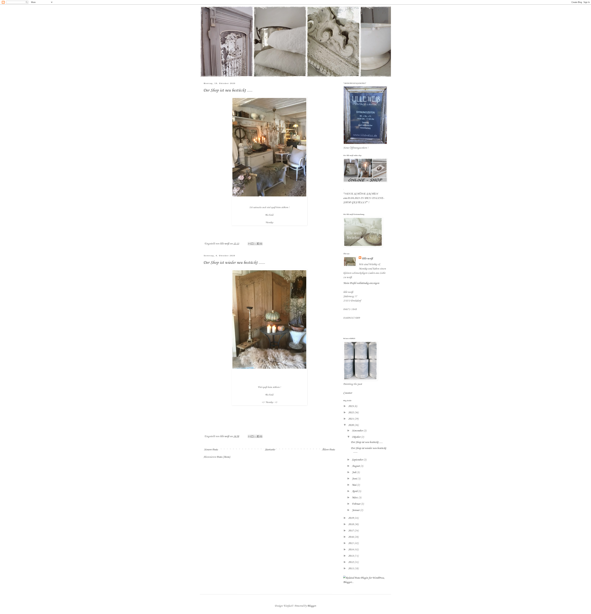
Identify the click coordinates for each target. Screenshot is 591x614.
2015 (351, 543)
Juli (354, 472)
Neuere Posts (211, 449)
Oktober (356, 437)
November (358, 430)
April (355, 491)
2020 (351, 425)
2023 (351, 406)
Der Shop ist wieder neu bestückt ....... (234, 262)
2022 (351, 412)
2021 (351, 419)
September (358, 459)
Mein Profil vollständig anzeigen (361, 283)
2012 (351, 562)
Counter (347, 393)
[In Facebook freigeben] (258, 243)
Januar (356, 510)
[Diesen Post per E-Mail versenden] (249, 243)
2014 (351, 549)
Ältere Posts (328, 449)
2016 (351, 537)
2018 (351, 524)
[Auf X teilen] (255, 243)
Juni (355, 478)
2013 (351, 556)
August (356, 466)
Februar (356, 504)
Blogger (311, 606)
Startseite (270, 449)
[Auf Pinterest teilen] (261, 243)
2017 (351, 530)
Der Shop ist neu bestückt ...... (227, 90)
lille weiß (367, 258)
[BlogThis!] (252, 243)
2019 (351, 518)
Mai (354, 485)
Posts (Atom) (223, 457)
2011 (351, 568)
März (355, 497)
